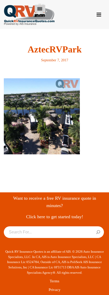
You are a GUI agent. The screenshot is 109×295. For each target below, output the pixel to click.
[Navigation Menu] (99, 14)
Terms (54, 281)
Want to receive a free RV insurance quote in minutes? (54, 202)
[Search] (98, 232)
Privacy (55, 290)
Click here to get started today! (54, 216)
